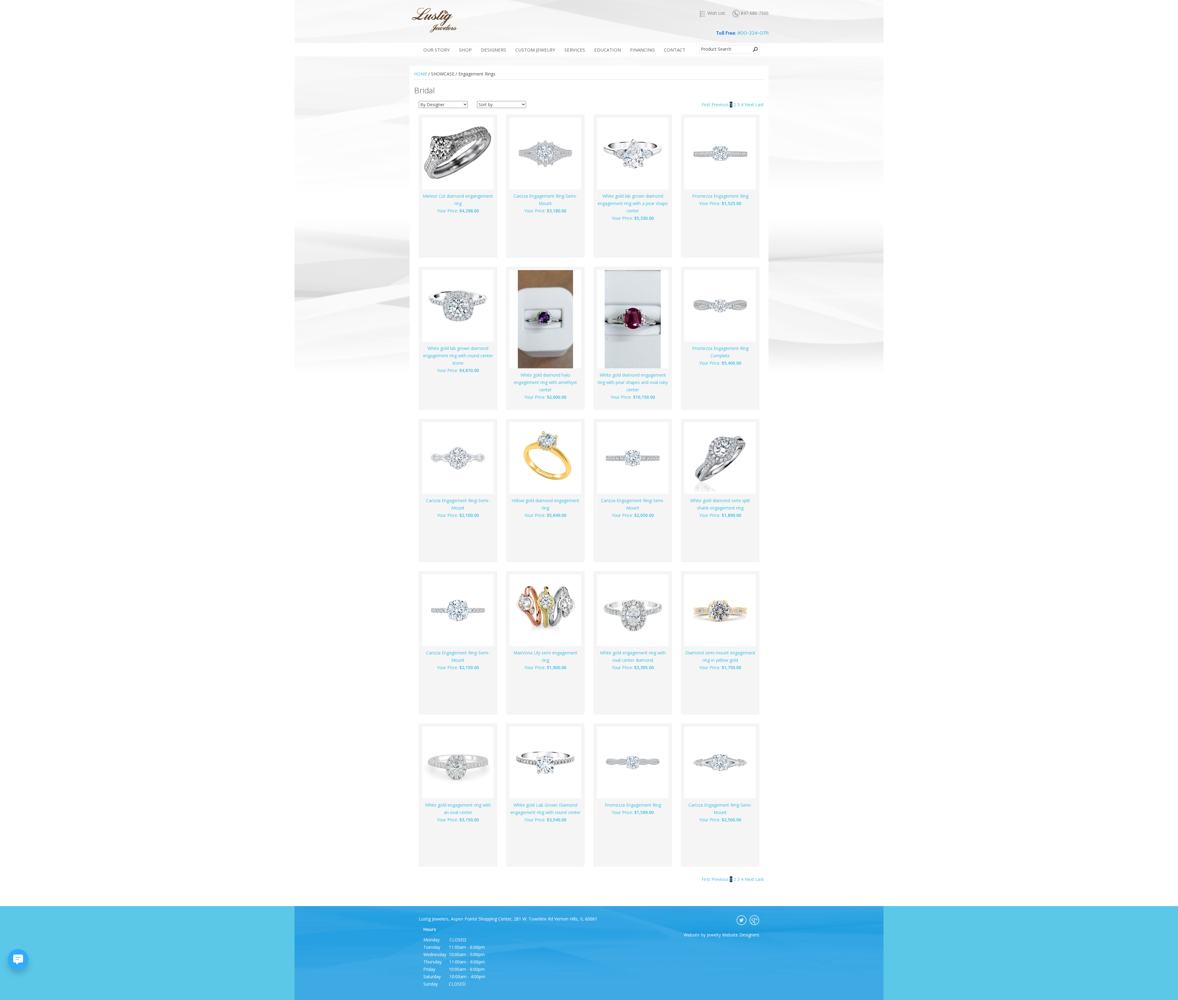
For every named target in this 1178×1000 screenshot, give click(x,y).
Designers (493, 50)
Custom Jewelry (535, 50)
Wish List (716, 13)
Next (750, 104)
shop (465, 50)
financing (642, 50)
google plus (754, 920)
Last (759, 104)
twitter (741, 920)
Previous (720, 104)
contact (674, 50)
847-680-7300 (754, 13)
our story (436, 50)
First (706, 104)
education (607, 50)
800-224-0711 (752, 33)
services (574, 50)
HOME (420, 74)
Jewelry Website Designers (733, 935)
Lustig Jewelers (434, 20)
